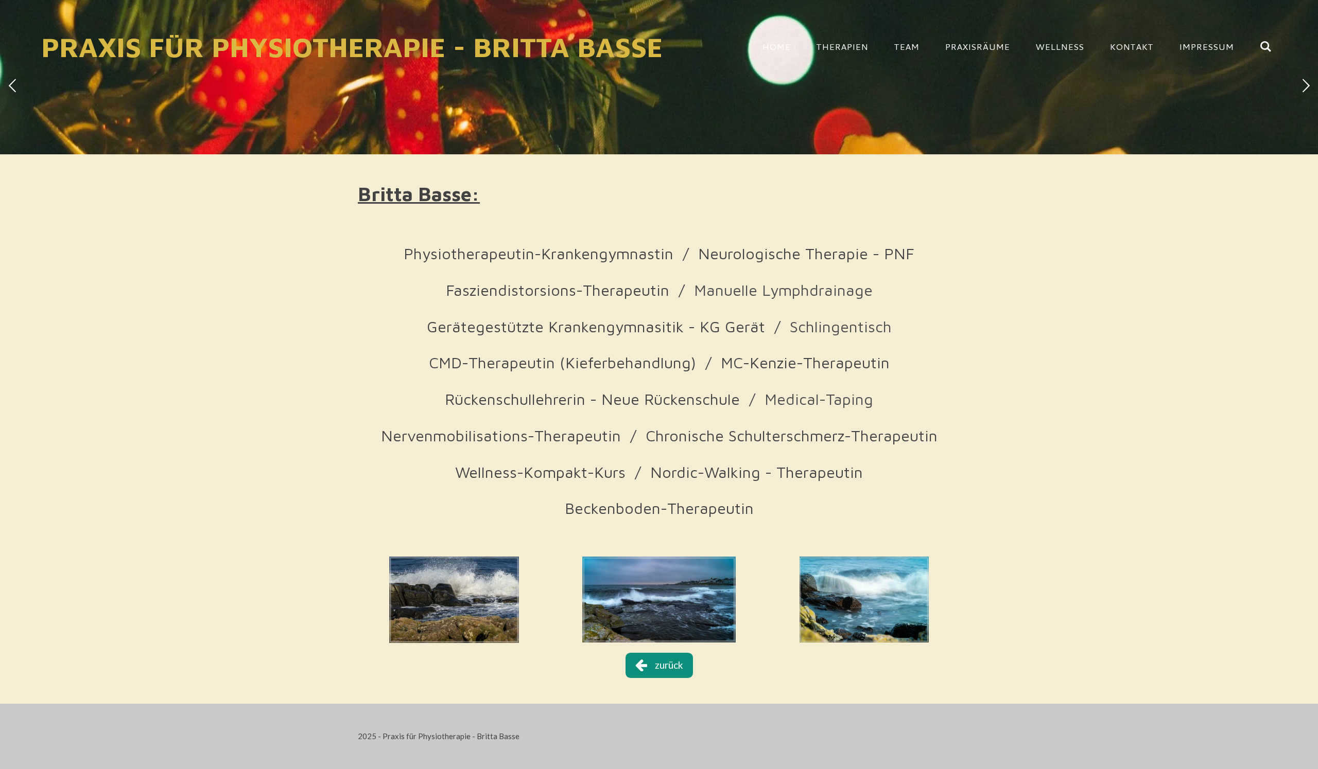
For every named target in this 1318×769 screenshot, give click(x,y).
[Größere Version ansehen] (454, 600)
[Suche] (1265, 47)
